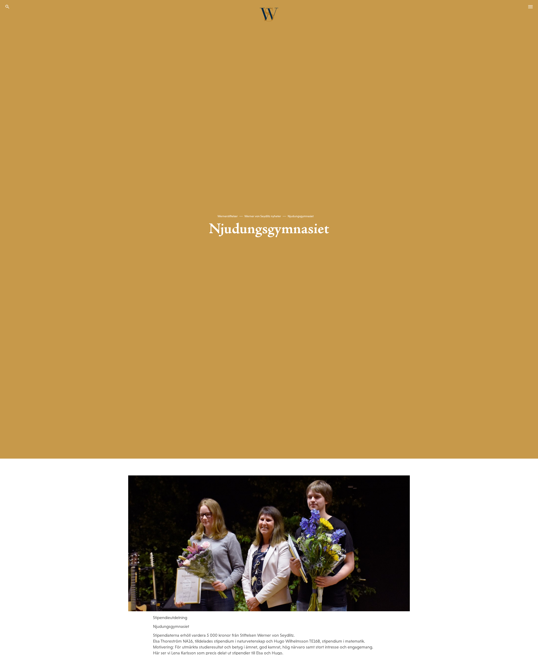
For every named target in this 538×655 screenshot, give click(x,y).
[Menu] (529, 7)
